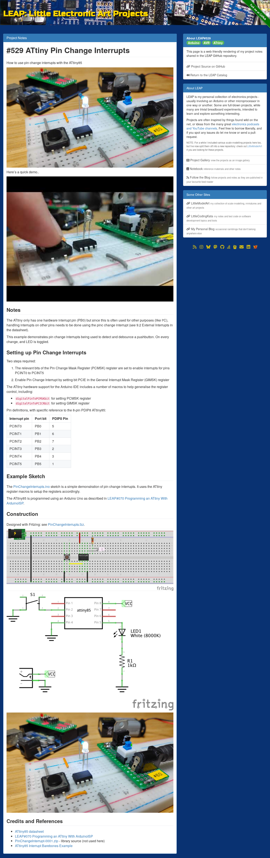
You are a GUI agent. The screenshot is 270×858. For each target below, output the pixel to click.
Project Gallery (219, 160)
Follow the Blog (224, 179)
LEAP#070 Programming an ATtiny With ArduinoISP (54, 836)
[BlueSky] (208, 247)
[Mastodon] (215, 247)
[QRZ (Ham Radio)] (234, 247)
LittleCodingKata (218, 218)
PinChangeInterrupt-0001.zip (36, 840)
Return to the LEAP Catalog (208, 75)
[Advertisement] (225, 279)
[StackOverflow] (228, 247)
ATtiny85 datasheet (29, 831)
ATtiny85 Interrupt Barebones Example (44, 845)
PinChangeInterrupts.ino (31, 486)
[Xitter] (255, 247)
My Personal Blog (220, 231)
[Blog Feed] (194, 247)
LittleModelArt (254, 146)
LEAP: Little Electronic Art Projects (75, 13)
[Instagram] (201, 247)
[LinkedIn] (248, 247)
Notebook (215, 169)
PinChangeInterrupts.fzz (66, 524)
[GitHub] (222, 247)
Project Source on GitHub (207, 66)
